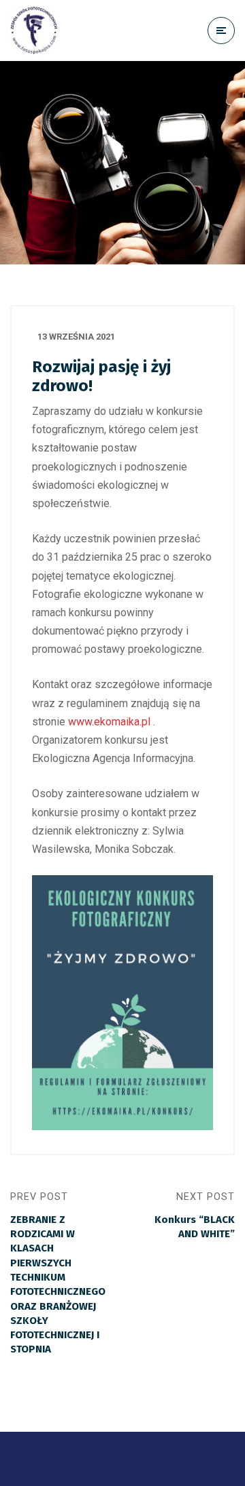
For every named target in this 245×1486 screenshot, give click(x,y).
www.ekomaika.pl (109, 721)
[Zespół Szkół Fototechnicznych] (34, 30)
